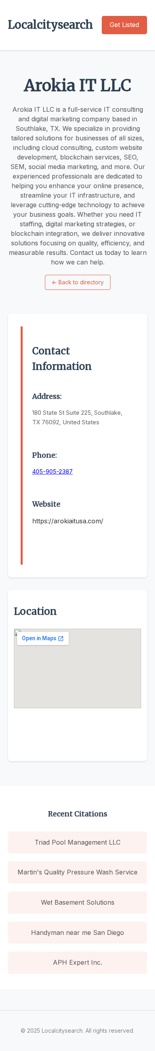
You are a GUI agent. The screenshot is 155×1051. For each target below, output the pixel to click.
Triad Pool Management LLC (77, 842)
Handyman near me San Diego (77, 932)
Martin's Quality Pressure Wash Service (77, 872)
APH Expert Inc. (77, 962)
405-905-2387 (52, 471)
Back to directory (78, 282)
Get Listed (124, 25)
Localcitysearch (50, 24)
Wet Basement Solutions (77, 902)
